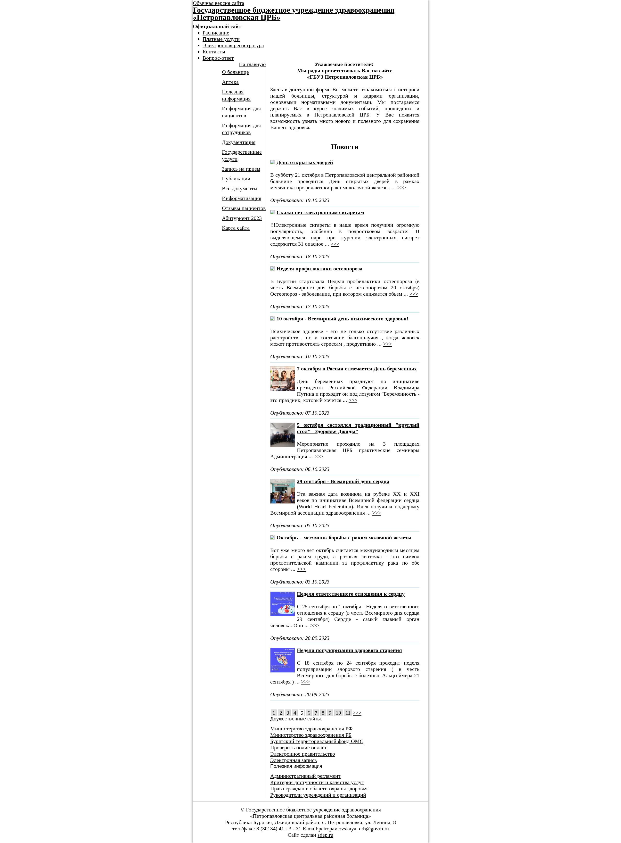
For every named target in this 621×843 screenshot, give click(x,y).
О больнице (235, 72)
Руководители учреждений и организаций (318, 795)
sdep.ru (325, 835)
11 (348, 713)
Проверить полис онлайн (299, 747)
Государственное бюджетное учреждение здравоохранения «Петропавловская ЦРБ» (293, 14)
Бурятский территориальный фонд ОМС (316, 741)
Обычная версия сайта (218, 3)
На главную (252, 64)
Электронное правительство (302, 754)
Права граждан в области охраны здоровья (319, 788)
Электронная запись (293, 760)
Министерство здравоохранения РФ (311, 729)
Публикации (236, 178)
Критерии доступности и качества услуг (317, 782)
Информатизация (241, 198)
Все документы (239, 188)
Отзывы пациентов (244, 208)
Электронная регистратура (233, 45)
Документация (238, 142)
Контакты (214, 52)
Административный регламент (305, 776)
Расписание (216, 33)
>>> (401, 187)
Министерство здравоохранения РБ (310, 735)
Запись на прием (241, 169)
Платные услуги (221, 39)
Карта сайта (236, 228)
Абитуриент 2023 (242, 218)
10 (338, 713)
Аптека (230, 82)
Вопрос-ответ (218, 58)
